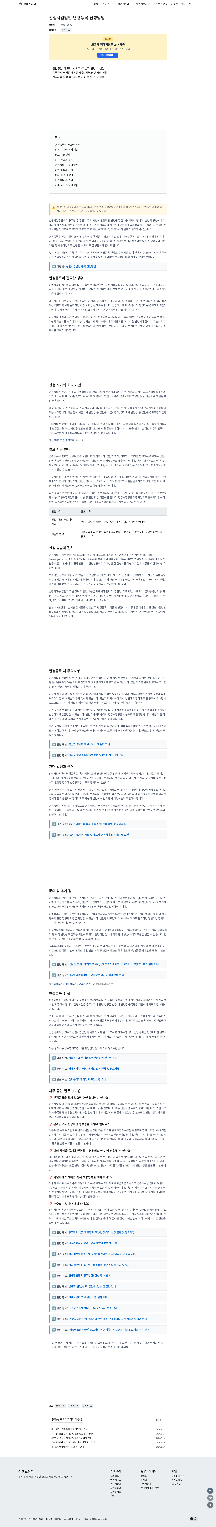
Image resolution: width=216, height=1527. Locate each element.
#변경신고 (87, 1405)
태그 (86, 1518)
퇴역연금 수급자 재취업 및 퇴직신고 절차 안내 (71, 1437)
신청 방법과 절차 (64, 160)
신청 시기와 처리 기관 (66, 149)
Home (95, 3)
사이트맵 (48, 1518)
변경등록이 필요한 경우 (67, 144)
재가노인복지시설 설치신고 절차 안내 (67, 1446)
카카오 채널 (176, 1479)
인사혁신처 (146, 1483)
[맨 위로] (210, 1491)
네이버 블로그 (177, 1476)
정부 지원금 (142, 3)
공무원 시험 (177, 3)
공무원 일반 (159, 3)
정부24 (144, 1476)
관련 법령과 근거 (64, 170)
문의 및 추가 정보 (64, 175)
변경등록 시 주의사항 (66, 165)
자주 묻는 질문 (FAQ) (66, 185)
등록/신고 (66, 29)
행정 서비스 (124, 3)
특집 (191, 3)
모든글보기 (68, 1518)
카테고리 (78, 1518)
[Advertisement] (108, 105)
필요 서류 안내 (63, 154)
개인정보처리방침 (36, 1518)
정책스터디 (29, 4)
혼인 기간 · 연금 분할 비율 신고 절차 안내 (69, 1429)
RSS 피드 (176, 1483)
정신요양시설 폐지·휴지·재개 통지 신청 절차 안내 (73, 1442)
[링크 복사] (210, 1498)
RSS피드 (58, 1518)
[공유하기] (210, 1505)
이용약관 (22, 1518)
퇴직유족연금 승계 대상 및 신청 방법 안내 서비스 (72, 1433)
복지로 (144, 1479)
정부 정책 (107, 3)
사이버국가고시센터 (150, 1487)
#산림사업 (60, 1405)
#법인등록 (74, 1405)
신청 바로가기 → (108, 55)
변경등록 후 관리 (64, 180)
